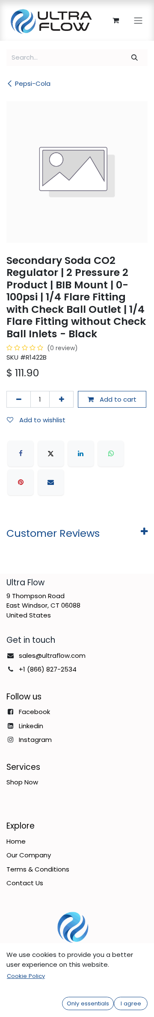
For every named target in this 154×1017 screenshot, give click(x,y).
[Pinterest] (20, 482)
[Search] (135, 57)
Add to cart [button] (117, 399)
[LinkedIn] (81, 453)
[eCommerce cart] (115, 20)
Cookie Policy (26, 976)
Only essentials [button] (88, 1003)
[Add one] (61, 399)
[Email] (51, 482)
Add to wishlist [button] (41, 419)
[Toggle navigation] (138, 20)
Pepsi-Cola (32, 83)
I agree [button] (131, 1003)
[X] (51, 453)
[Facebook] (20, 453)
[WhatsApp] (111, 453)
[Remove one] (18, 399)
